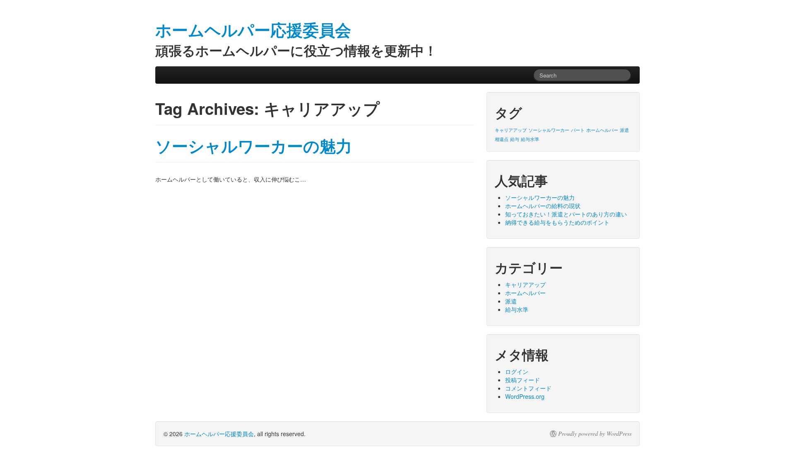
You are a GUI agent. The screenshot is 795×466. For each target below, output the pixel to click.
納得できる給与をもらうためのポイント (557, 222)
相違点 (501, 139)
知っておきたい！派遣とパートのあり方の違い (566, 214)
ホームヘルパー (602, 130)
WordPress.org (524, 396)
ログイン (516, 371)
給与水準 (530, 139)
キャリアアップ (511, 130)
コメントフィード (528, 388)
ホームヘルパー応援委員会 (219, 434)
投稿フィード (522, 380)
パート (578, 130)
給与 (514, 139)
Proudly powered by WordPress (594, 433)
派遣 (624, 130)
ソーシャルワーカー (548, 130)
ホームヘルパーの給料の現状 (543, 205)
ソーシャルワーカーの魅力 (253, 145)
